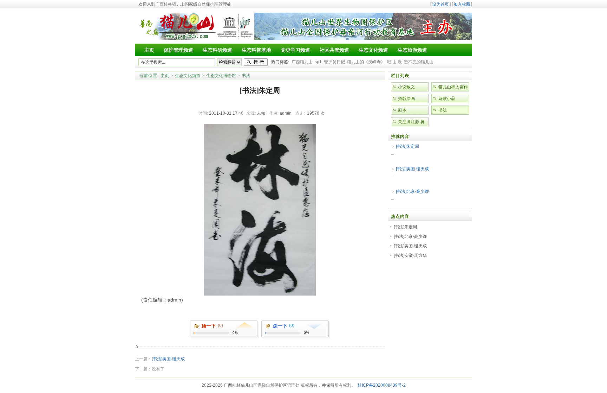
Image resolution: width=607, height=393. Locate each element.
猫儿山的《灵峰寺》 (366, 61)
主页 (165, 75)
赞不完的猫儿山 (418, 61)
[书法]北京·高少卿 (412, 191)
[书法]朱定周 (407, 146)
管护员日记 (334, 61)
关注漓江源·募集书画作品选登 (412, 122)
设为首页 (440, 4)
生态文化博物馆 (221, 75)
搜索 (256, 62)
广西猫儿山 (302, 61)
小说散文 (406, 86)
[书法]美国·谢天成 (168, 358)
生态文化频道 (187, 75)
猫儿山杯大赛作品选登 (453, 87)
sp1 (318, 61)
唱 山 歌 (394, 61)
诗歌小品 (446, 98)
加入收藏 (461, 4)
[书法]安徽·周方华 (410, 255)
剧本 (402, 110)
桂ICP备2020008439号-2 (382, 385)
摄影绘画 (406, 98)
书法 (246, 75)
